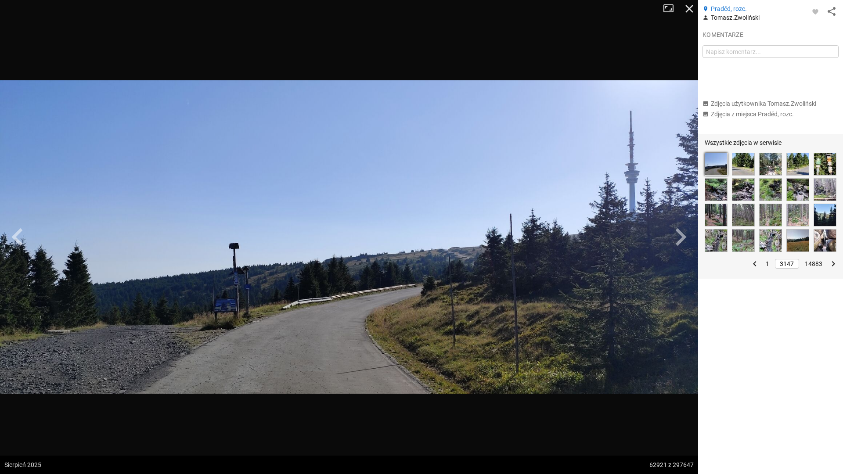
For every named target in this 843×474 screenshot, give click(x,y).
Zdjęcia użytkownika (763, 103)
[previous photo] (17, 237)
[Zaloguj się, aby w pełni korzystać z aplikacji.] (815, 11)
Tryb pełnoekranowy (672, 9)
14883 (813, 263)
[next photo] (680, 237)
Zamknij (689, 9)
